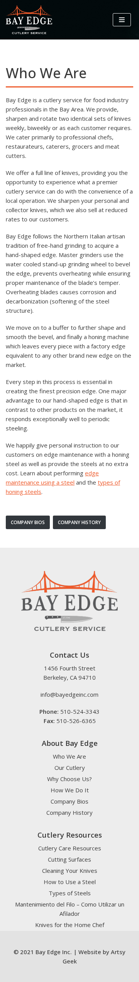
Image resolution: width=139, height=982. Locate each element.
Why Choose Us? (69, 779)
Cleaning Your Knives (69, 870)
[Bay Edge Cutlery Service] (29, 19)
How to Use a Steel (70, 882)
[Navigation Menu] (122, 19)
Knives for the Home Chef (69, 925)
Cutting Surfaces (69, 859)
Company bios (28, 522)
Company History (79, 522)
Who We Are (69, 756)
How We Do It (70, 790)
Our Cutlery (69, 767)
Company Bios (69, 801)
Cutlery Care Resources (69, 848)
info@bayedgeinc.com (69, 694)
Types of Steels (70, 893)
